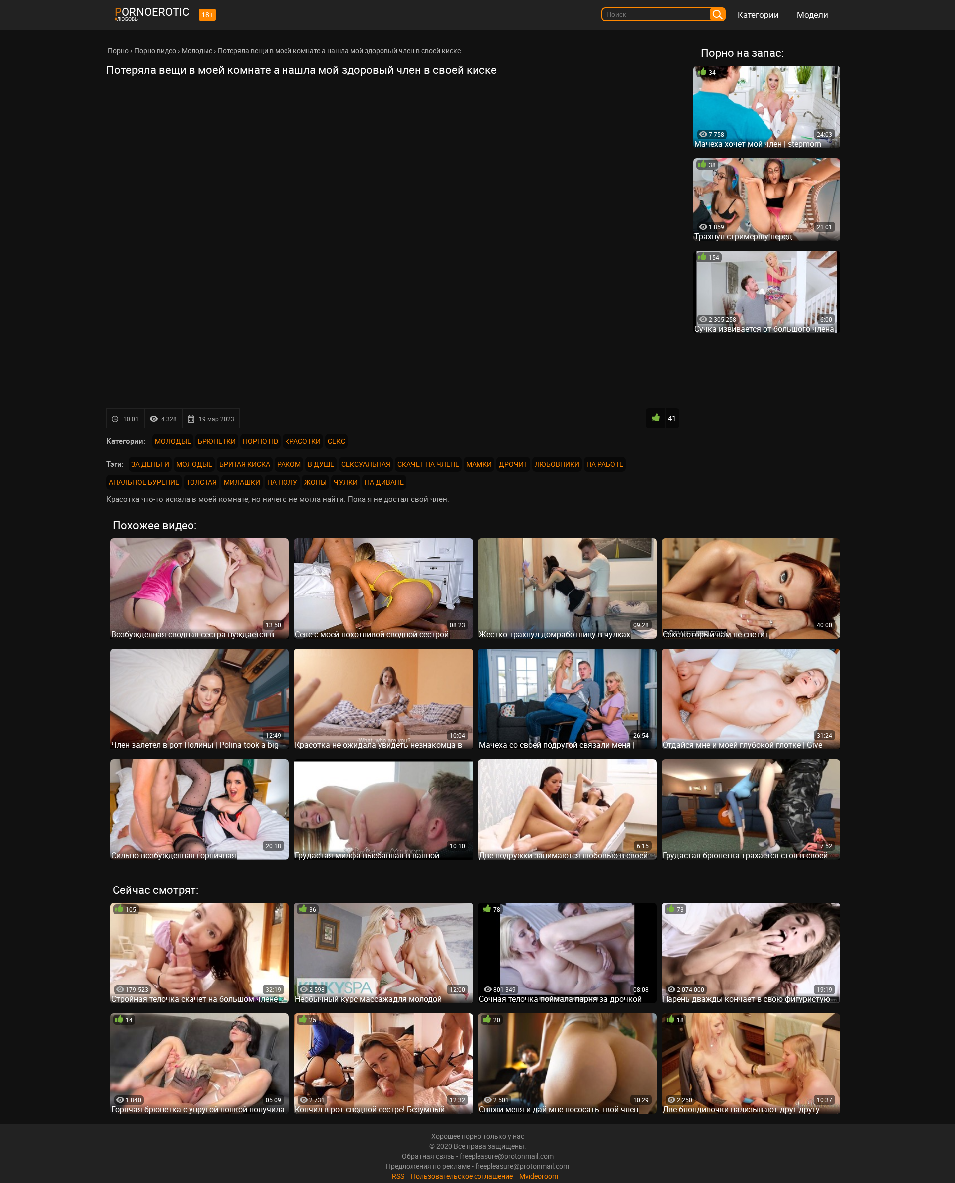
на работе (604, 464)
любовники (557, 464)
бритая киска (244, 464)
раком (289, 464)
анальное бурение (144, 482)
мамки (479, 464)
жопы (315, 482)
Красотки (303, 441)
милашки (242, 482)
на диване (384, 482)
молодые (194, 464)
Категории (758, 14)
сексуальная (365, 464)
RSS (398, 1176)
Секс (336, 441)
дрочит (513, 464)
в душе (321, 464)
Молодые (173, 441)
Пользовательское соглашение (462, 1176)
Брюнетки (217, 441)
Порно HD (260, 441)
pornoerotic (152, 11)
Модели (812, 14)
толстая (201, 482)
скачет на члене (428, 464)
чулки (346, 482)
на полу (282, 482)
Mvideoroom (538, 1176)
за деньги (150, 464)
